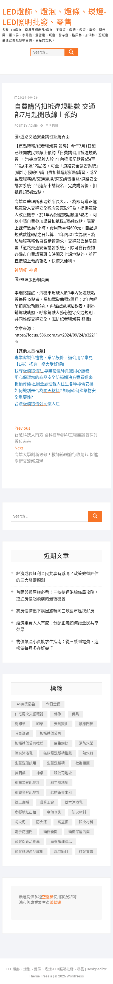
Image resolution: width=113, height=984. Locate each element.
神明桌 (21, 270)
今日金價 (53, 704)
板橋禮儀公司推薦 (29, 743)
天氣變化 (61, 724)
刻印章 (20, 724)
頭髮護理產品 (61, 842)
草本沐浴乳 (74, 802)
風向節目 (61, 851)
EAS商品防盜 (25, 704)
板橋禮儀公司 (50, 733)
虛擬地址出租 (25, 812)
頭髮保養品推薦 (27, 842)
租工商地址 (59, 782)
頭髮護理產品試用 (29, 851)
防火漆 (41, 822)
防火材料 (79, 812)
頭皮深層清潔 (79, 832)
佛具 (75, 714)
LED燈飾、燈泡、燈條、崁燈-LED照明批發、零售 (54, 17)
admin (33, 125)
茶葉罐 (55, 902)
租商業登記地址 (27, 782)
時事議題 (22, 733)
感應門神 (86, 724)
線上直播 (22, 802)
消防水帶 (86, 743)
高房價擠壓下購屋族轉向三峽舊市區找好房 (55, 610)
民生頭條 (61, 743)
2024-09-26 (28, 97)
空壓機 (47, 897)
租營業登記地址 (27, 792)
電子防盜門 (24, 832)
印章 (39, 724)
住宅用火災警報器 (29, 714)
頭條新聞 (50, 832)
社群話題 (82, 763)
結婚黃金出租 (61, 792)
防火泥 (20, 822)
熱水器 (88, 753)
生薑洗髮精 (56, 763)
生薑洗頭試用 (25, 763)
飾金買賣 (86, 851)
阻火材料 (86, 822)
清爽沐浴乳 (24, 753)
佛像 (57, 714)
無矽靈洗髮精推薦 (57, 753)
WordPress (75, 976)
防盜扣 (63, 822)
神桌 (33, 270)
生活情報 (52, 125)
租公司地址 (63, 773)
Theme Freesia (40, 976)
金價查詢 (54, 812)
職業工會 (47, 802)
